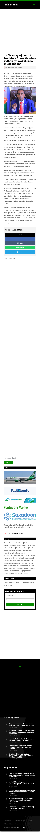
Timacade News (9, 568)
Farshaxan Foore (22, 548)
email (21, 243)
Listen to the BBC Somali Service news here (19, 583)
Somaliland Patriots (27, 565)
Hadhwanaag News (20, 553)
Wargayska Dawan (21, 573)
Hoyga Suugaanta (20, 555)
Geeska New (27, 550)
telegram (21, 252)
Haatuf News (8, 553)
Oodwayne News (10, 560)
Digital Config (21, 827)
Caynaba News (10, 548)
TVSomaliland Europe (16, 571)
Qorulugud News (22, 560)
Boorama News (20, 545)
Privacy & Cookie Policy (11, 824)
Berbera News (29, 543)
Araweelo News (9, 543)
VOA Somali (8, 585)
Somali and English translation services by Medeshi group (19, 526)
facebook (21, 239)
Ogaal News (29, 558)
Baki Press (19, 543)
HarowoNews (8, 555)
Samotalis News (18, 563)
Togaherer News (22, 568)
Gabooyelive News (15, 550)
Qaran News (10, 67)
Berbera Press (9, 545)
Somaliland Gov (13, 565)
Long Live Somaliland (16, 558)
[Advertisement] (20, 34)
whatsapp (21, 247)
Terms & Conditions (25, 824)
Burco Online (31, 545)
